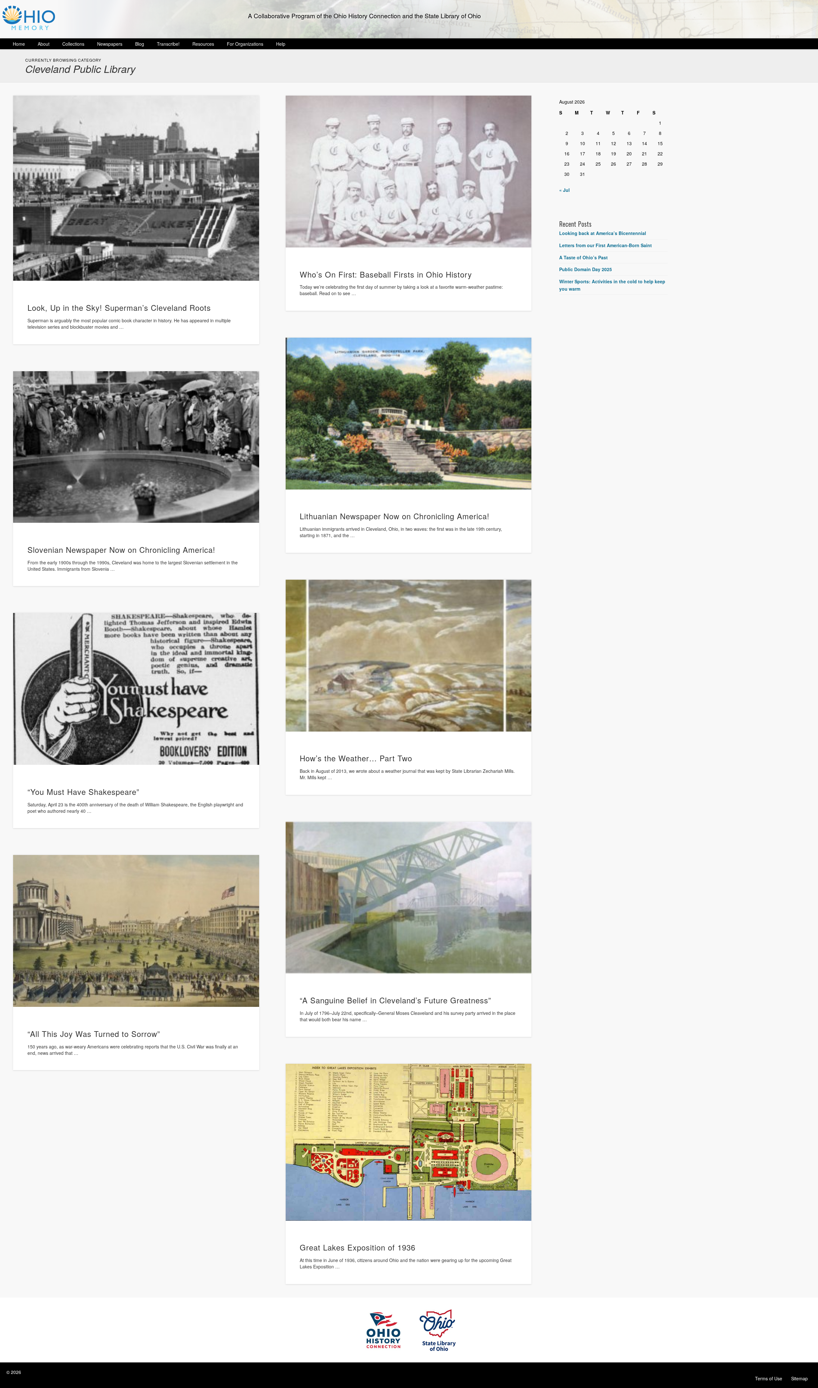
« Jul (564, 190)
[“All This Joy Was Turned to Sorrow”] (136, 931)
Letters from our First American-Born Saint (605, 245)
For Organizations (245, 44)
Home (19, 44)
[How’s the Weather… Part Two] (408, 656)
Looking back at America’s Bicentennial (602, 233)
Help (280, 44)
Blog (139, 44)
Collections (73, 44)
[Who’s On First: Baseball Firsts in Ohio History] (408, 171)
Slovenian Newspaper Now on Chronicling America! (121, 549)
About (44, 44)
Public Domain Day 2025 (585, 269)
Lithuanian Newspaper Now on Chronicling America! (395, 515)
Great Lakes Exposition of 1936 (357, 1247)
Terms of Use (768, 1378)
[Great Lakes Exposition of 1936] (408, 1142)
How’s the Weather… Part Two (356, 758)
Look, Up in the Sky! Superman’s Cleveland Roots (119, 307)
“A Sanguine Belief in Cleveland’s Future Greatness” (395, 1000)
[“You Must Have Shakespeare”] (136, 689)
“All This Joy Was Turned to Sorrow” (93, 1033)
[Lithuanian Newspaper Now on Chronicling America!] (408, 414)
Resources (203, 44)
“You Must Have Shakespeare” (83, 791)
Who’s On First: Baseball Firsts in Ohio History (386, 274)
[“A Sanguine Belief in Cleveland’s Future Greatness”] (408, 898)
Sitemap (799, 1378)
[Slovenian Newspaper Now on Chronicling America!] (136, 447)
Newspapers (109, 44)
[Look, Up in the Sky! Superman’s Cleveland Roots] (136, 188)
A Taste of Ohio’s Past (583, 257)
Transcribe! (168, 44)
